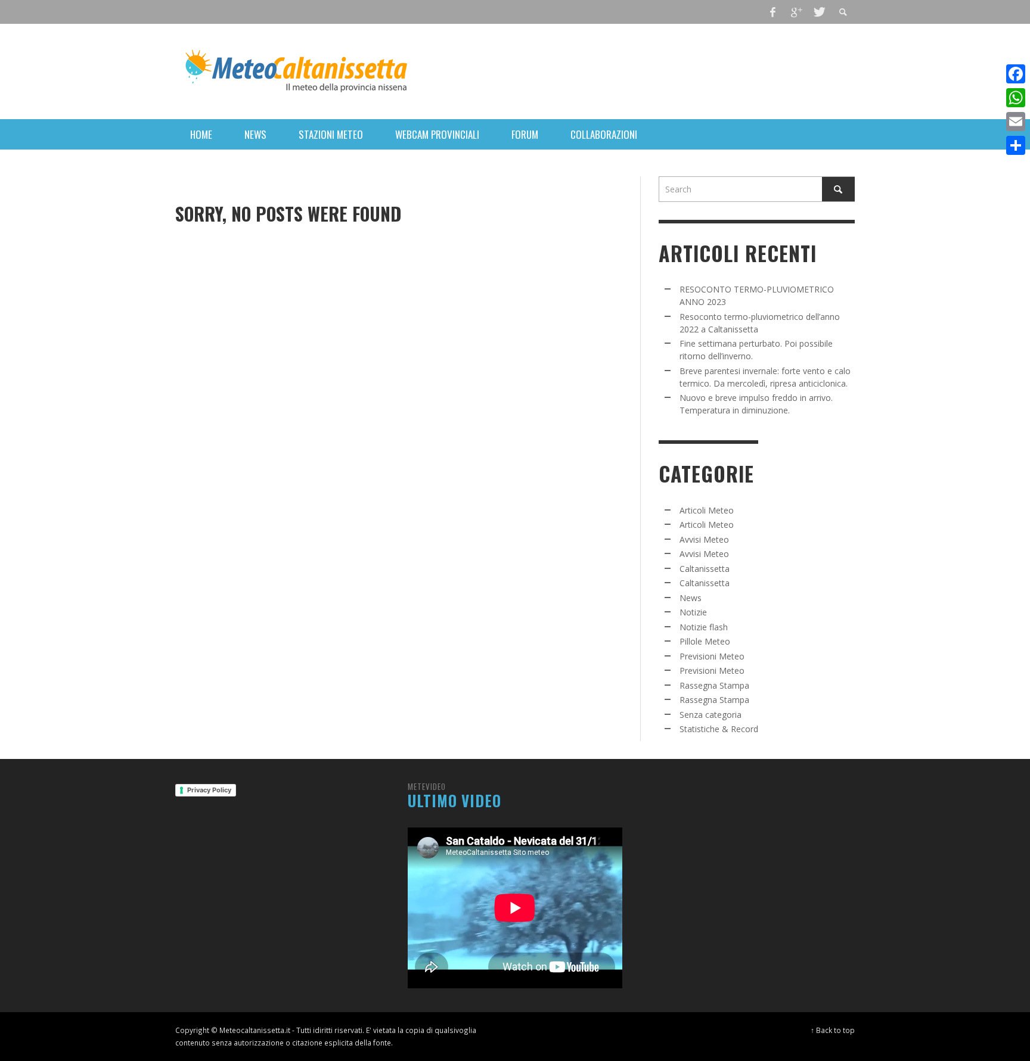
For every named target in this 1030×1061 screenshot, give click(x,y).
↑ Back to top (833, 1030)
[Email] (1016, 121)
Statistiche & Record (719, 729)
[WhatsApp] (1016, 98)
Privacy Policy (209, 790)
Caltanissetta (705, 568)
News (691, 597)
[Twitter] (818, 12)
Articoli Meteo (707, 510)
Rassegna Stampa (714, 685)
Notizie (693, 612)
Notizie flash (704, 627)
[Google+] (795, 12)
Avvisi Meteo (704, 539)
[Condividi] (1016, 145)
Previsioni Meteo (712, 656)
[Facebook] (773, 12)
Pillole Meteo (705, 641)
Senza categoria (711, 714)
